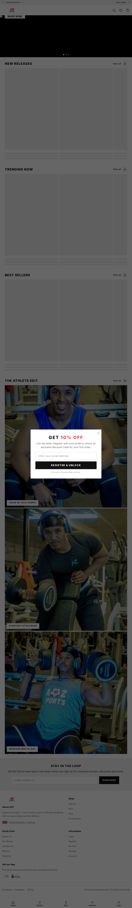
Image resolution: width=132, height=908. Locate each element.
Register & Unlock (66, 465)
